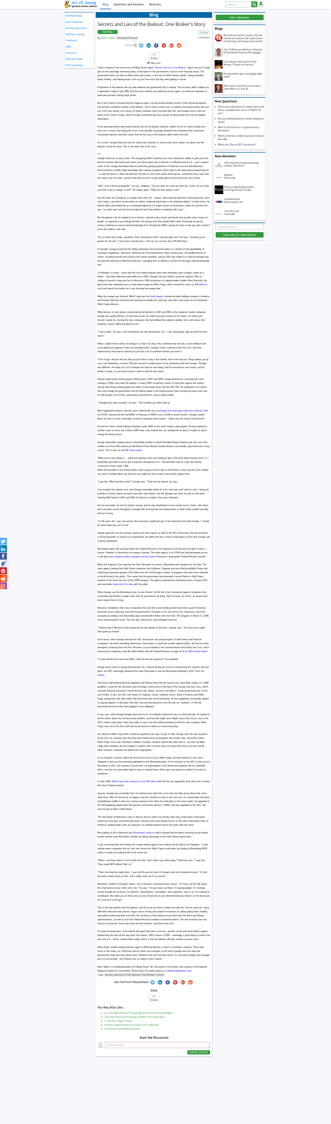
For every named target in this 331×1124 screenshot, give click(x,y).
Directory (155, 4)
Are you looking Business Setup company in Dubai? (241, 120)
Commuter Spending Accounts (122, 1028)
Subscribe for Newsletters (239, 235)
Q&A (68, 46)
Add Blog (107, 31)
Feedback (71, 40)
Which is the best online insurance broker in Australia (241, 137)
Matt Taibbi (108, 38)
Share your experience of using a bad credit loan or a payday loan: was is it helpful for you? (241, 110)
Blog (105, 4)
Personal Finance (127, 38)
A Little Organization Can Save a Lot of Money (131, 1024)
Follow (204, 32)
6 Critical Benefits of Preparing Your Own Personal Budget (138, 1013)
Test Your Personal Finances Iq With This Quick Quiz (134, 1017)
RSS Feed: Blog (74, 65)
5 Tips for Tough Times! (118, 1020)
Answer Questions (76, 28)
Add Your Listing (75, 34)
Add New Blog (74, 15)
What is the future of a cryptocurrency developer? (238, 129)
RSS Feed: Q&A (74, 59)
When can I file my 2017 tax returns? (237, 144)
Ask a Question (74, 21)
